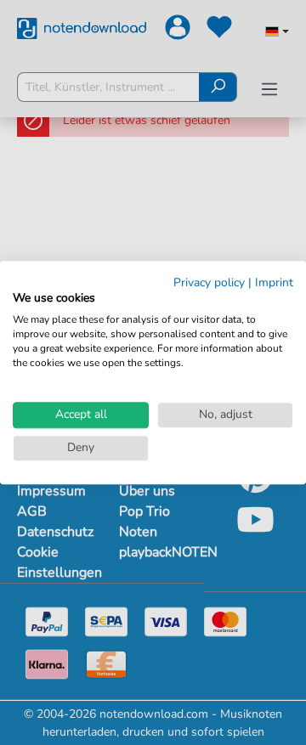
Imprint (274, 282)
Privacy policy (209, 282)
